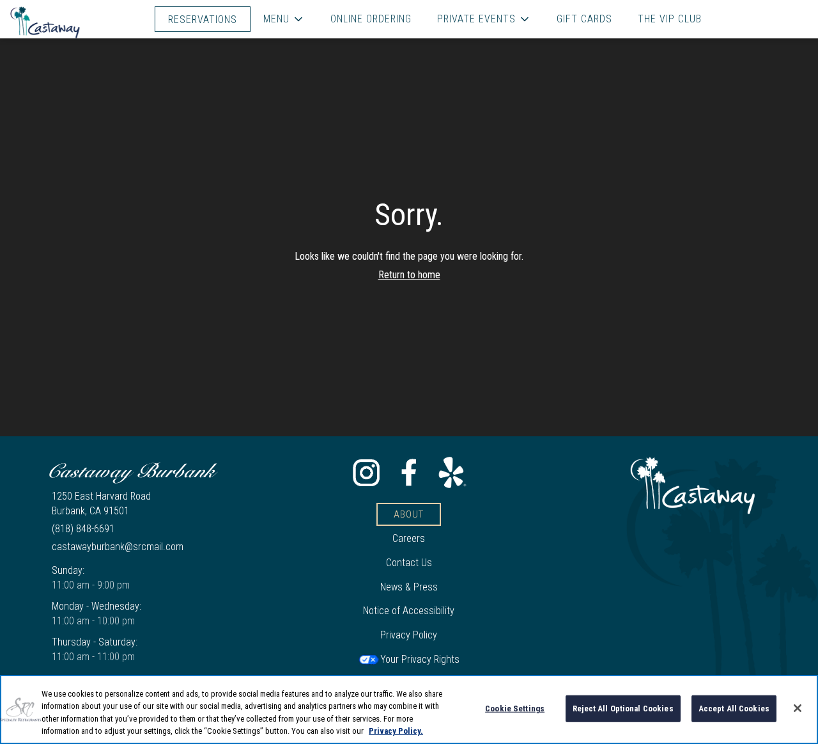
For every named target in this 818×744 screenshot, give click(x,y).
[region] (409, 709)
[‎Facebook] (409, 472)
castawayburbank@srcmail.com (117, 547)
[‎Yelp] (452, 472)
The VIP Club (670, 19)
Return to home (409, 275)
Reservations (202, 19)
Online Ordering (371, 19)
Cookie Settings (514, 708)
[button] (284, 19)
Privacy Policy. (396, 731)
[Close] (797, 708)
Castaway (693, 485)
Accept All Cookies (733, 708)
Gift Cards (584, 19)
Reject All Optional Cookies (623, 708)
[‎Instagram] (366, 472)
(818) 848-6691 (83, 529)
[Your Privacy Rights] (408, 659)
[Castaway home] (67, 22)
